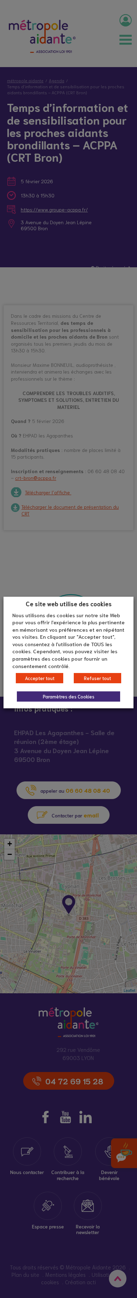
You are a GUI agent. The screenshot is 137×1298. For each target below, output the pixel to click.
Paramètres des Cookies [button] (68, 696)
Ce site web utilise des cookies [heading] (69, 603)
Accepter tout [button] (39, 678)
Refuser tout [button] (97, 678)
